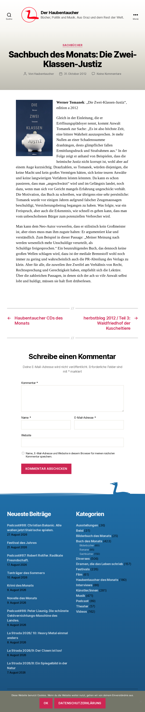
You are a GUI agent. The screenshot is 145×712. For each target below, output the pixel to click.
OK (46, 703)
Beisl (79, 530)
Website (26, 435)
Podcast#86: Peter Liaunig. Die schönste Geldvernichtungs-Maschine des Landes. (37, 615)
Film (79, 574)
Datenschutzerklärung (80, 703)
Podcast (82, 601)
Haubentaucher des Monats (97, 580)
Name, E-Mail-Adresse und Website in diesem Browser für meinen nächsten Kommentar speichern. (70, 455)
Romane (84, 549)
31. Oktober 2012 (75, 74)
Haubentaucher (44, 74)
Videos (81, 611)
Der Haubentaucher (60, 13)
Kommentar (29, 383)
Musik (80, 596)
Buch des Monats (89, 541)
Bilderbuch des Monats (93, 536)
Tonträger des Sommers (26, 573)
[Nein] (140, 701)
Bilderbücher (87, 545)
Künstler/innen (87, 590)
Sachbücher (73, 45)
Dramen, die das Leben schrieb (99, 564)
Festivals (83, 569)
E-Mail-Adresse (85, 417)
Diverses (83, 558)
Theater (82, 606)
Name (26, 417)
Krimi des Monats (20, 585)
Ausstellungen (87, 525)
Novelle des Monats (22, 598)
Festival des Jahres (22, 543)
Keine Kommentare (109, 74)
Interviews (84, 585)
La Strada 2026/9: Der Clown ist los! (34, 650)
